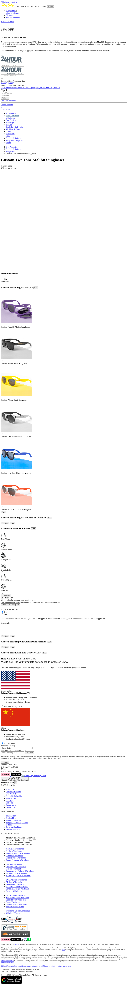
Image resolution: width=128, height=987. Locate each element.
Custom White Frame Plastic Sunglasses (17, 509)
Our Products (11, 147)
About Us (10, 789)
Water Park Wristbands (15, 906)
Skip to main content (9, 2)
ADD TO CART (15, 779)
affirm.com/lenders (7, 961)
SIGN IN (5, 98)
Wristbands (10, 118)
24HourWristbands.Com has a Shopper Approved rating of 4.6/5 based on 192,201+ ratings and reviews (36, 966)
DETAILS (50, 6)
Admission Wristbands (15, 849)
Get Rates (29, 753)
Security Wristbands (14, 891)
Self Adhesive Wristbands (16, 895)
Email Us (56, 88)
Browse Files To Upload (10, 605)
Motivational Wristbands (15, 884)
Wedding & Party (13, 129)
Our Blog (10, 800)
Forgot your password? (8, 100)
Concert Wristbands (14, 869)
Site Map (9, 803)
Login (8, 143)
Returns (9, 825)
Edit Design (6, 595)
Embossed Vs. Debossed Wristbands (20, 871)
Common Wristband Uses (16, 866)
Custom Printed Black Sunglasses (14, 363)
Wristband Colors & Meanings (18, 911)
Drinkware (10, 134)
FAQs (38, 88)
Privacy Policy (12, 798)
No (5, 612)
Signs (8, 136)
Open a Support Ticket (10, 88)
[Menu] (2, 55)
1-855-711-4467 (7, 22)
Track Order (11, 816)
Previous (5, 523)
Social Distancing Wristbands (17, 897)
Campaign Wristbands (14, 855)
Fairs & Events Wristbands (16, 873)
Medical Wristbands (14, 882)
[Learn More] (23, 776)
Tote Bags (10, 122)
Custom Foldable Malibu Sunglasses (15, 327)
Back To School (12, 116)
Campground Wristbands (16, 858)
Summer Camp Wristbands (16, 904)
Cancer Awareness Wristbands (18, 860)
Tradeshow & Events (14, 127)
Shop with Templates (14, 140)
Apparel (9, 125)
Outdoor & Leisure (13, 138)
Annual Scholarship (14, 796)
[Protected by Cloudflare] (15, 936)
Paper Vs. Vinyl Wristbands (17, 886)
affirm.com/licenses (7, 962)
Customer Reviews (13, 791)
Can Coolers (11, 120)
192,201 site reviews (9, 168)
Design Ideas (11, 11)
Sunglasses (10, 151)
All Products (11, 113)
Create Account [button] (7, 105)
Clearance (10, 15)
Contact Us (10, 807)
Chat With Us (46, 88)
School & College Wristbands (17, 889)
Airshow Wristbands (14, 851)
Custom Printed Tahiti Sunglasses (14, 400)
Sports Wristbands (13, 902)
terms (17, 944)
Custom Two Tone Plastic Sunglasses (15, 473)
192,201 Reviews (13, 17)
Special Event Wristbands (16, 900)
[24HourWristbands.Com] (11, 63)
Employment (11, 805)
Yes (5, 614)
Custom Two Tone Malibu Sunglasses (16, 436)
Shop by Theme (12, 13)
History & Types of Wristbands (18, 875)
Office (8, 131)
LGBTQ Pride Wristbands (16, 880)
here (63, 950)
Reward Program (13, 829)
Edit (35, 288)
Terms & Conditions (14, 827)
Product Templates (13, 820)
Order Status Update (27, 88)
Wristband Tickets (13, 913)
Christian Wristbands (14, 864)
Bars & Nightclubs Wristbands (18, 853)
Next (3, 512)
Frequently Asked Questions (17, 822)
